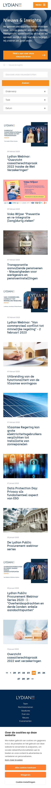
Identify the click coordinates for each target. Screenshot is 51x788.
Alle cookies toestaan (25, 767)
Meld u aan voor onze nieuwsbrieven (23, 55)
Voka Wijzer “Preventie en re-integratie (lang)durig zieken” (23, 217)
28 (23, 679)
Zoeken (25, 83)
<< (7, 673)
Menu (39, 5)
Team (25, 704)
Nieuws (25, 717)
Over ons (25, 714)
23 (28, 673)
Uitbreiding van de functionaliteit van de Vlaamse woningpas (23, 380)
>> (33, 679)
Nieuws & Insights (15, 65)
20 (14, 673)
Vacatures (25, 711)
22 (23, 673)
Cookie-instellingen (25, 782)
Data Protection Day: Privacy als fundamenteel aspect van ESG (22, 493)
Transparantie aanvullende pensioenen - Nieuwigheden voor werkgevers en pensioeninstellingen (24, 271)
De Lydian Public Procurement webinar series (22, 546)
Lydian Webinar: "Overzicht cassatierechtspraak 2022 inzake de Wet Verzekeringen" (22, 163)
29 (28, 679)
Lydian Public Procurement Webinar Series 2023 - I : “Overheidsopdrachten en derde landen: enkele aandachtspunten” (25, 601)
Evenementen (25, 721)
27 (19, 679)
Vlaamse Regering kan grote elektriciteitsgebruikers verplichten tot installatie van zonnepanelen (24, 436)
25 (39, 673)
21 (19, 673)
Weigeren (25, 774)
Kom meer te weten (14, 760)
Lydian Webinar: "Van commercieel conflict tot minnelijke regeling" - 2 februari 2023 (25, 327)
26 (43, 673)
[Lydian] (12, 5)
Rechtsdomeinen (25, 707)
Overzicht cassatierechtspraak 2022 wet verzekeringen (24, 657)
